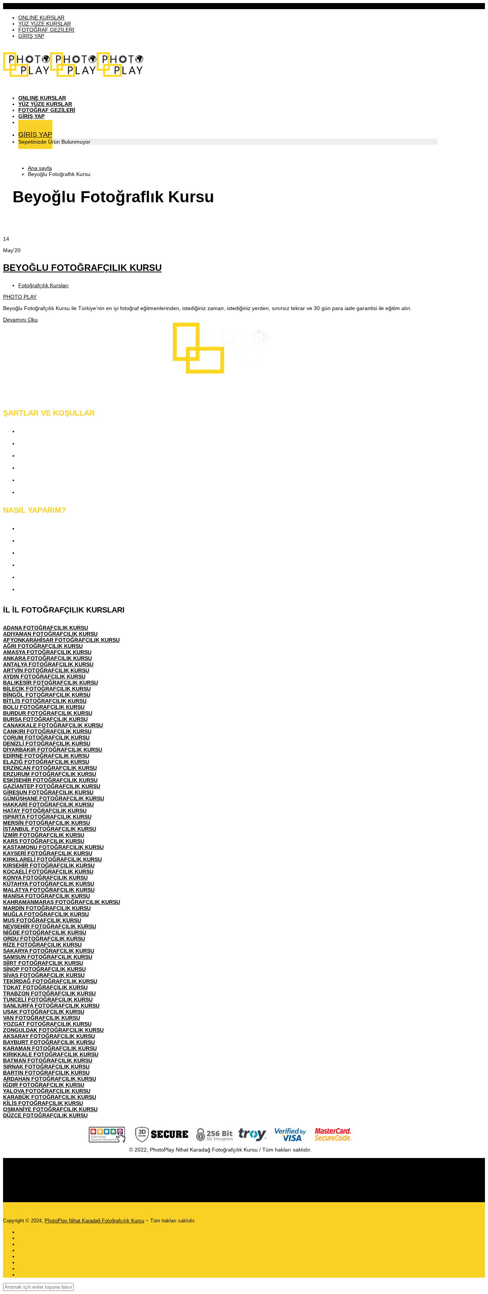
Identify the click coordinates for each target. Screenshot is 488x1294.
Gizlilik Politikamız (43, 455)
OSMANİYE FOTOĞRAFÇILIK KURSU (50, 1109)
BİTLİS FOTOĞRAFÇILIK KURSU (45, 701)
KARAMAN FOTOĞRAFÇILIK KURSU (50, 1048)
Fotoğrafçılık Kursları (43, 285)
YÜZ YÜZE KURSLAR (44, 24)
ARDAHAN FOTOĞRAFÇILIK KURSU (49, 1079)
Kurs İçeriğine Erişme (47, 540)
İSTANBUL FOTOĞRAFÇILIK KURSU (49, 829)
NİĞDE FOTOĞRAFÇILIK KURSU (44, 932)
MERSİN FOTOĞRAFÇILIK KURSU (46, 823)
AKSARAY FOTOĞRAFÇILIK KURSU (49, 1036)
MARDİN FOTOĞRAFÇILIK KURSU (47, 908)
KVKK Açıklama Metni (48, 431)
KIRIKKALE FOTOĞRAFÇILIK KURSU (50, 1054)
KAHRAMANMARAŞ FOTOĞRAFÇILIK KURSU (61, 902)
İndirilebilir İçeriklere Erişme (55, 552)
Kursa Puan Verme (43, 564)
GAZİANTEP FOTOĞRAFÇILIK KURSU (51, 786)
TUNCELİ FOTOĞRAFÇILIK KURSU (48, 999)
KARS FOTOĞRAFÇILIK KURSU (43, 841)
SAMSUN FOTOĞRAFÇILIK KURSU (47, 957)
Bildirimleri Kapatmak (47, 589)
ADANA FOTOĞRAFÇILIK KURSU (45, 628)
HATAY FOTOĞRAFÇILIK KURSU (45, 811)
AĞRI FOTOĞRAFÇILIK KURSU (43, 646)
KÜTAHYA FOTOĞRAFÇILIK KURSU (48, 884)
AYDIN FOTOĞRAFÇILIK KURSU (44, 676)
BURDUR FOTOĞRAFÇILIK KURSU (47, 713)
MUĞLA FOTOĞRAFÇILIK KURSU (46, 914)
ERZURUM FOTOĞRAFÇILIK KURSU (49, 774)
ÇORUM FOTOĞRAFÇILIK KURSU (46, 737)
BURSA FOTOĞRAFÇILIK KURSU (45, 719)
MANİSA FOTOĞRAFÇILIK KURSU (46, 896)
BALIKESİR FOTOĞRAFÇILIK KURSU (50, 683)
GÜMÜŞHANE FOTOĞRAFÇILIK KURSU (53, 798)
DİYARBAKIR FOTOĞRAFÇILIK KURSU (52, 750)
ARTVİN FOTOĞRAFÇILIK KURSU (46, 670)
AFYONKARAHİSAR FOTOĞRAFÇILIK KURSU (61, 640)
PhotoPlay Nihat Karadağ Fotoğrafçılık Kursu (94, 1221)
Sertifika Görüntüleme (47, 577)
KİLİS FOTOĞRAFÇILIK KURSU (43, 1103)
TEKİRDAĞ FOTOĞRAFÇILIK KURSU (50, 981)
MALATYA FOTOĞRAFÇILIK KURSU (49, 890)
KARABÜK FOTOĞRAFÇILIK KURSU (49, 1097)
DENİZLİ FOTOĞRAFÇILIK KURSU (46, 744)
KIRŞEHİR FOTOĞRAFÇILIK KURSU (49, 865)
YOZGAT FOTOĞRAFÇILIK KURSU (47, 1024)
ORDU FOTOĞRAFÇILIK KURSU (44, 939)
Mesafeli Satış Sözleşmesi (54, 467)
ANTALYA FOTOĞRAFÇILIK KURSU (48, 664)
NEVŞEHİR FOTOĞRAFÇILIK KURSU (49, 926)
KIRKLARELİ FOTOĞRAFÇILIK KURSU (52, 859)
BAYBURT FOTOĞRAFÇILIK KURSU (49, 1042)
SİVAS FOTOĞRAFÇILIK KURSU (44, 975)
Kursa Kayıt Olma (42, 528)
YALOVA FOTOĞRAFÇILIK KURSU (46, 1091)
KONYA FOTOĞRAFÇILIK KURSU (45, 878)
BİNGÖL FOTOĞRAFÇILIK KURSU (46, 695)
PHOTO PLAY (20, 297)
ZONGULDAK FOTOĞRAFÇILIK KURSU (53, 1030)
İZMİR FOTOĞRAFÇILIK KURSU (43, 835)
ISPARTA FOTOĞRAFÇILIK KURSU (47, 817)
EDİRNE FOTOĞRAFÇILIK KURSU (46, 756)
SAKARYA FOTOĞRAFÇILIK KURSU (48, 951)
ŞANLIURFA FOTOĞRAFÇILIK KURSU (51, 1006)
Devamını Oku (20, 320)
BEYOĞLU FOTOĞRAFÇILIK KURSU (82, 267)
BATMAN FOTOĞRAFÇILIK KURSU (47, 1060)
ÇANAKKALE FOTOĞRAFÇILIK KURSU (53, 725)
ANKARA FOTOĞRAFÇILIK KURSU (47, 658)
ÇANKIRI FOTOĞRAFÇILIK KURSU (47, 731)
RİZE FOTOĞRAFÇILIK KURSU (42, 945)
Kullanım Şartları (40, 443)
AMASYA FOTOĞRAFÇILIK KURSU (47, 652)
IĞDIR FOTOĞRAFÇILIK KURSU (43, 1085)
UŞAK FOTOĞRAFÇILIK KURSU (43, 1012)
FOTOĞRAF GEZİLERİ (46, 30)
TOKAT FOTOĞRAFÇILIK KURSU (45, 987)
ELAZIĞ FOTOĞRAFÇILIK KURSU (46, 762)
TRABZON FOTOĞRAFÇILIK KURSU (49, 993)
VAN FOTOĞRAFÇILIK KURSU (41, 1018)
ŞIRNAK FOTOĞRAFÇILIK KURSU (46, 1067)
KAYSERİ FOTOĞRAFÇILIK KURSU (47, 853)
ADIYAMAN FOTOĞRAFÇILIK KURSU (50, 634)
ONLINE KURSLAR (41, 17)
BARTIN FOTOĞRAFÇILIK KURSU (46, 1073)
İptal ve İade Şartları (45, 492)
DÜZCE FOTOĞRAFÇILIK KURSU (45, 1115)
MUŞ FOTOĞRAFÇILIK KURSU (42, 920)
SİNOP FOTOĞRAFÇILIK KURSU (44, 969)
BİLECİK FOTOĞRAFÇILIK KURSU (47, 689)
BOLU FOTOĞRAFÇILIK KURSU (44, 707)
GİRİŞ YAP (31, 36)
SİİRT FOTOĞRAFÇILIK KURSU (43, 963)
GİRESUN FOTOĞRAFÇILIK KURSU (48, 792)
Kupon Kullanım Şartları (50, 480)
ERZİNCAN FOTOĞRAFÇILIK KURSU (50, 768)
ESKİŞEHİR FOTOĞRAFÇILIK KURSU (50, 780)
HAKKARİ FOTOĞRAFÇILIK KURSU (48, 804)
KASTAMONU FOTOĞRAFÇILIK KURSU (53, 847)
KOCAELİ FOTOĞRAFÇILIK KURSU (48, 872)
